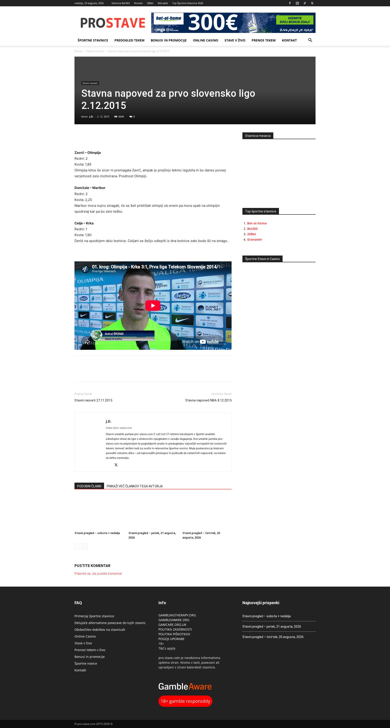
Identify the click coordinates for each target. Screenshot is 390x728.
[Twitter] (312, 3)
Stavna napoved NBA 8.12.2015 (208, 400)
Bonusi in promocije (169, 40)
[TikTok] (304, 3)
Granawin (254, 239)
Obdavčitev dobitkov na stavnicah (99, 629)
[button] (310, 41)
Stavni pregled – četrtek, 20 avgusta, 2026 (273, 637)
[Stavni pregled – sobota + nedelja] (99, 512)
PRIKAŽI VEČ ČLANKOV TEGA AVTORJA (135, 486)
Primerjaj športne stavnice (94, 616)
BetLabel (163, 3)
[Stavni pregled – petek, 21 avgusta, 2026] (153, 512)
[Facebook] (289, 3)
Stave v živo (235, 40)
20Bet (150, 3)
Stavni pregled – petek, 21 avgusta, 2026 (271, 626)
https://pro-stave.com (119, 427)
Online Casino (205, 40)
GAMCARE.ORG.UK (172, 624)
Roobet (138, 3)
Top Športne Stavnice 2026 (187, 3)
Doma (78, 51)
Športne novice (85, 663)
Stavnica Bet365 (120, 3)
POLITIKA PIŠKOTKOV (174, 634)
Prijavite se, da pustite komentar (98, 573)
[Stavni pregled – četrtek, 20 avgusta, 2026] (207, 512)
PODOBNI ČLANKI (89, 486)
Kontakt (289, 40)
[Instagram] (297, 3)
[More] (110, 136)
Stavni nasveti (95, 51)
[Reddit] (109, 465)
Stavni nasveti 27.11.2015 (93, 400)
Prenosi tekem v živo (89, 650)
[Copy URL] (99, 136)
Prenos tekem (264, 40)
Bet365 (252, 228)
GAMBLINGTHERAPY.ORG (177, 615)
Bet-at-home (257, 223)
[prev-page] (77, 546)
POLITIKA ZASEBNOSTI (175, 629)
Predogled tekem (129, 40)
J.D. (91, 116)
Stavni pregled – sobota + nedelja (97, 533)
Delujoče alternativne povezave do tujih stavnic (110, 623)
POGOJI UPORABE (171, 639)
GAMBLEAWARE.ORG (174, 620)
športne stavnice (93, 40)
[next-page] (84, 546)
